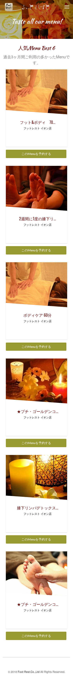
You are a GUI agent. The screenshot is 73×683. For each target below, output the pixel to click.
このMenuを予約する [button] (36, 154)
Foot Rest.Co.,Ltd (29, 672)
